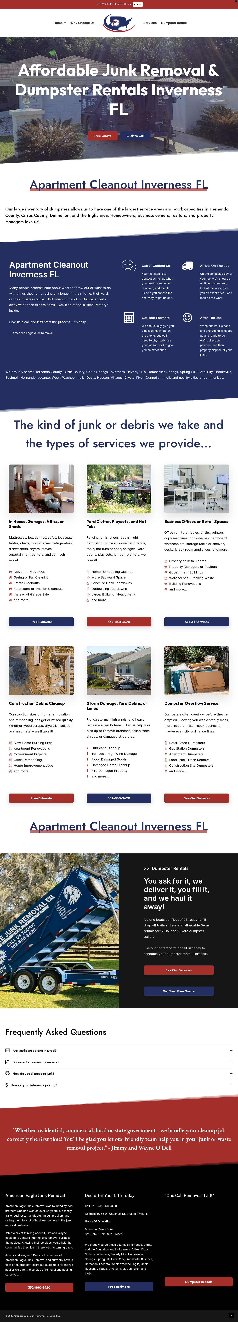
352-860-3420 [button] (119, 622)
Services (150, 23)
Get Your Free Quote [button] (179, 991)
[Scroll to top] (231, 1315)
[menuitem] (59, 23)
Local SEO (55, 1316)
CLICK (137, 4)
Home (58, 23)
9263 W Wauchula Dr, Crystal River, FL (122, 1213)
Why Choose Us (82, 23)
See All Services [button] (197, 622)
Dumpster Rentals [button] (198, 1282)
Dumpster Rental (174, 23)
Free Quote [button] (103, 136)
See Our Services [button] (197, 798)
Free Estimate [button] (41, 622)
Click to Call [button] (135, 136)
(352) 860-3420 (106, 1206)
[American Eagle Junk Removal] (119, 23)
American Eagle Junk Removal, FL (31, 1316)
